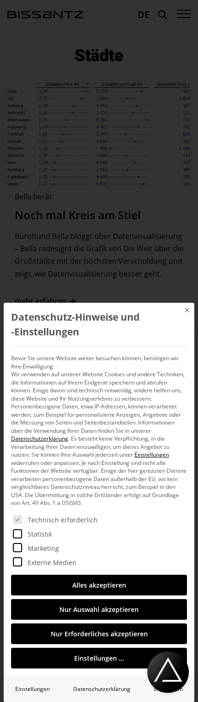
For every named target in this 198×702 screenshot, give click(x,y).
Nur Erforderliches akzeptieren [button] (99, 633)
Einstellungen (32, 689)
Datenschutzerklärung (39, 438)
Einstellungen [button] (151, 455)
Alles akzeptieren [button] (99, 585)
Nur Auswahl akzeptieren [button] (99, 609)
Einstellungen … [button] (99, 658)
